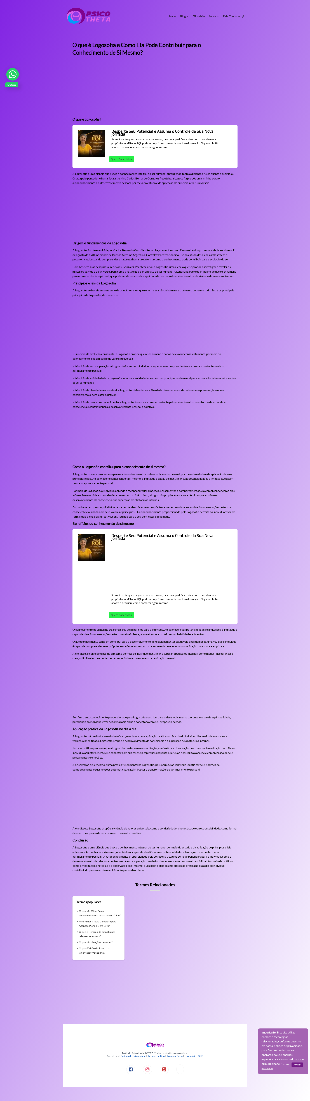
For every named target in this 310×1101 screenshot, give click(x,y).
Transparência (175, 1055)
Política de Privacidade (133, 1055)
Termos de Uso (156, 1055)
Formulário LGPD (194, 1055)
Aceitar (297, 1064)
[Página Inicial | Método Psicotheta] (88, 23)
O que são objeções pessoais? (96, 942)
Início (172, 16)
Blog (183, 16)
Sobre (212, 16)
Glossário (199, 16)
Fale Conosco (231, 16)
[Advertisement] (155, 89)
